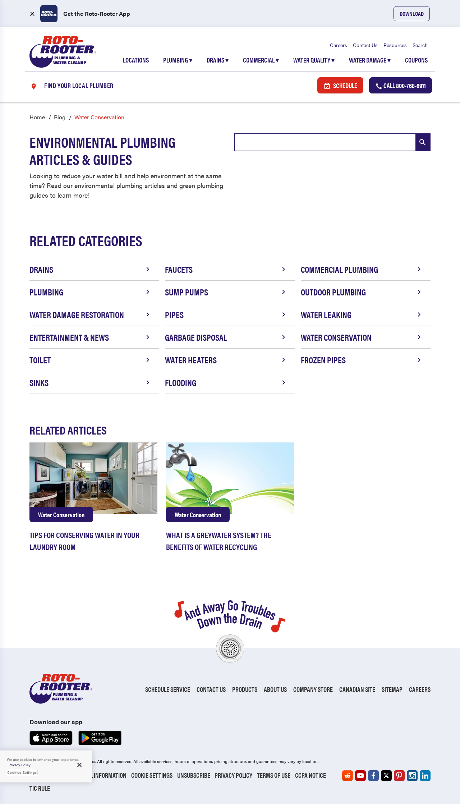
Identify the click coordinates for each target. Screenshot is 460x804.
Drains (218, 59)
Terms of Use (273, 775)
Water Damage (370, 59)
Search (420, 45)
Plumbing (177, 59)
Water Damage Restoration (76, 314)
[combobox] (332, 142)
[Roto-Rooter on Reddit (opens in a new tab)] (347, 775)
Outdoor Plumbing (333, 292)
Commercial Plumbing (339, 269)
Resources (395, 45)
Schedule (344, 85)
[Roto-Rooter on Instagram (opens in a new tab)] (412, 775)
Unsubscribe (193, 775)
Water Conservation (336, 337)
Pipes (174, 314)
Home (37, 117)
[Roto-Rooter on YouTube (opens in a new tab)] (360, 775)
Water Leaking (326, 314)
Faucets (179, 269)
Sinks (39, 382)
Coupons (416, 59)
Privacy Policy (233, 775)
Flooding (180, 382)
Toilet (40, 360)
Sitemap (392, 689)
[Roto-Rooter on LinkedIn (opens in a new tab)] (425, 775)
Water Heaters (191, 360)
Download (412, 13)
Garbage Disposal (196, 337)
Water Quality (314, 59)
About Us (275, 689)
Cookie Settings (151, 775)
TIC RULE (39, 788)
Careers (338, 45)
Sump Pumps (186, 292)
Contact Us (365, 45)
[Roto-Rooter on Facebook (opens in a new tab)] (373, 775)
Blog (59, 117)
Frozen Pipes (323, 360)
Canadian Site (357, 689)
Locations (136, 59)
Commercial (261, 59)
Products (244, 689)
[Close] (79, 765)
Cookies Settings (22, 772)
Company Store (313, 689)
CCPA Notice (310, 775)
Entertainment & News (69, 337)
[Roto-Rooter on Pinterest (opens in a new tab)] (399, 775)
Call (404, 85)
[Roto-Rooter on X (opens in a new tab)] (386, 775)
